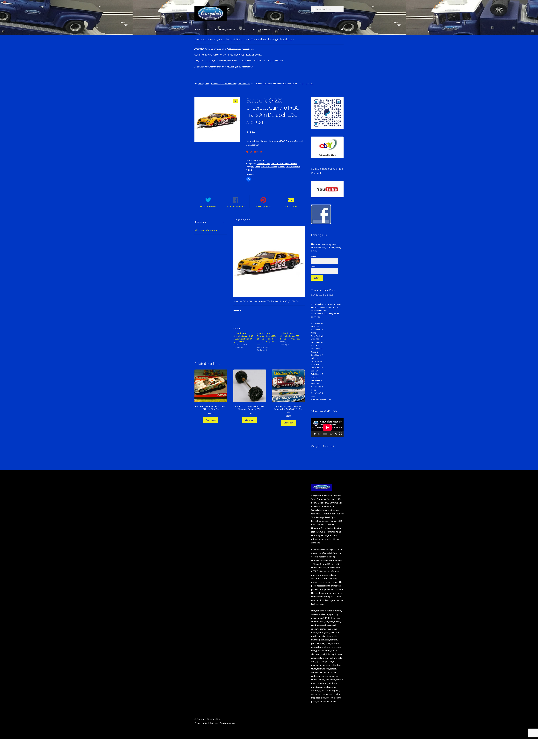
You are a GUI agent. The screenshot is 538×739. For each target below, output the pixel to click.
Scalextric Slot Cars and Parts (223, 83)
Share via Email (291, 206)
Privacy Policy (201, 722)
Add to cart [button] (211, 420)
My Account (265, 29)
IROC (288, 166)
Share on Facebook (236, 206)
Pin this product (263, 206)
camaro (264, 166)
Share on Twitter (208, 206)
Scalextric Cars (244, 83)
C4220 (257, 166)
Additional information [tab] (205, 230)
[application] (327, 427)
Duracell (281, 166)
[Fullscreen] (340, 433)
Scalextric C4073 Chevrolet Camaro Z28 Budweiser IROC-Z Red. (290, 336)
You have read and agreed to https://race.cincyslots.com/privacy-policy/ (326, 247)
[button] (235, 101)
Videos (243, 29)
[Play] (314, 433)
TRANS (249, 170)
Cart (253, 29)
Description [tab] (200, 221)
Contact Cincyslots (285, 29)
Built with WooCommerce (222, 722)
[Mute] (336, 433)
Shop (207, 29)
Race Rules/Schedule (225, 29)
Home (197, 29)
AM (252, 166)
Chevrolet (272, 166)
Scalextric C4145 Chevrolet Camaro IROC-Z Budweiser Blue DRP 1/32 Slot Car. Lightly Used (267, 339)
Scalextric (295, 166)
